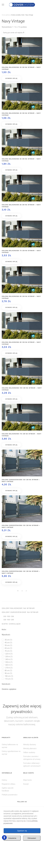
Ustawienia (12, 838)
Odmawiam (32, 838)
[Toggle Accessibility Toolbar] (4, 837)
